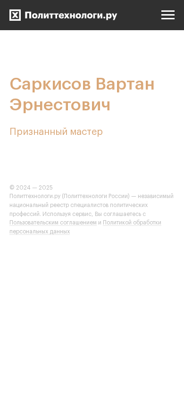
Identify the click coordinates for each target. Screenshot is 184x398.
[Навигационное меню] (168, 15)
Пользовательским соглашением (53, 222)
